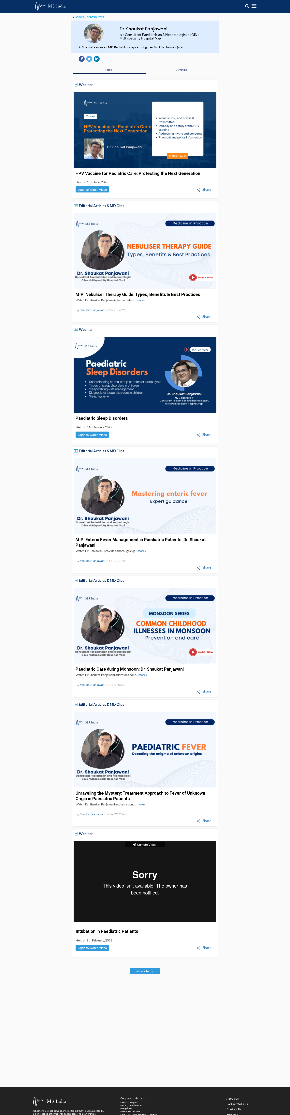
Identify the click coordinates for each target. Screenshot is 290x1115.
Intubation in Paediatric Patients (107, 931)
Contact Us (233, 1109)
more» (141, 300)
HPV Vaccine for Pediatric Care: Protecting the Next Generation (138, 173)
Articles (181, 69)
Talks (108, 69)
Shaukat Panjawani (93, 310)
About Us (232, 1098)
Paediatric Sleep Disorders (102, 418)
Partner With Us (237, 1104)
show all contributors (89, 17)
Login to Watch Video (92, 189)
